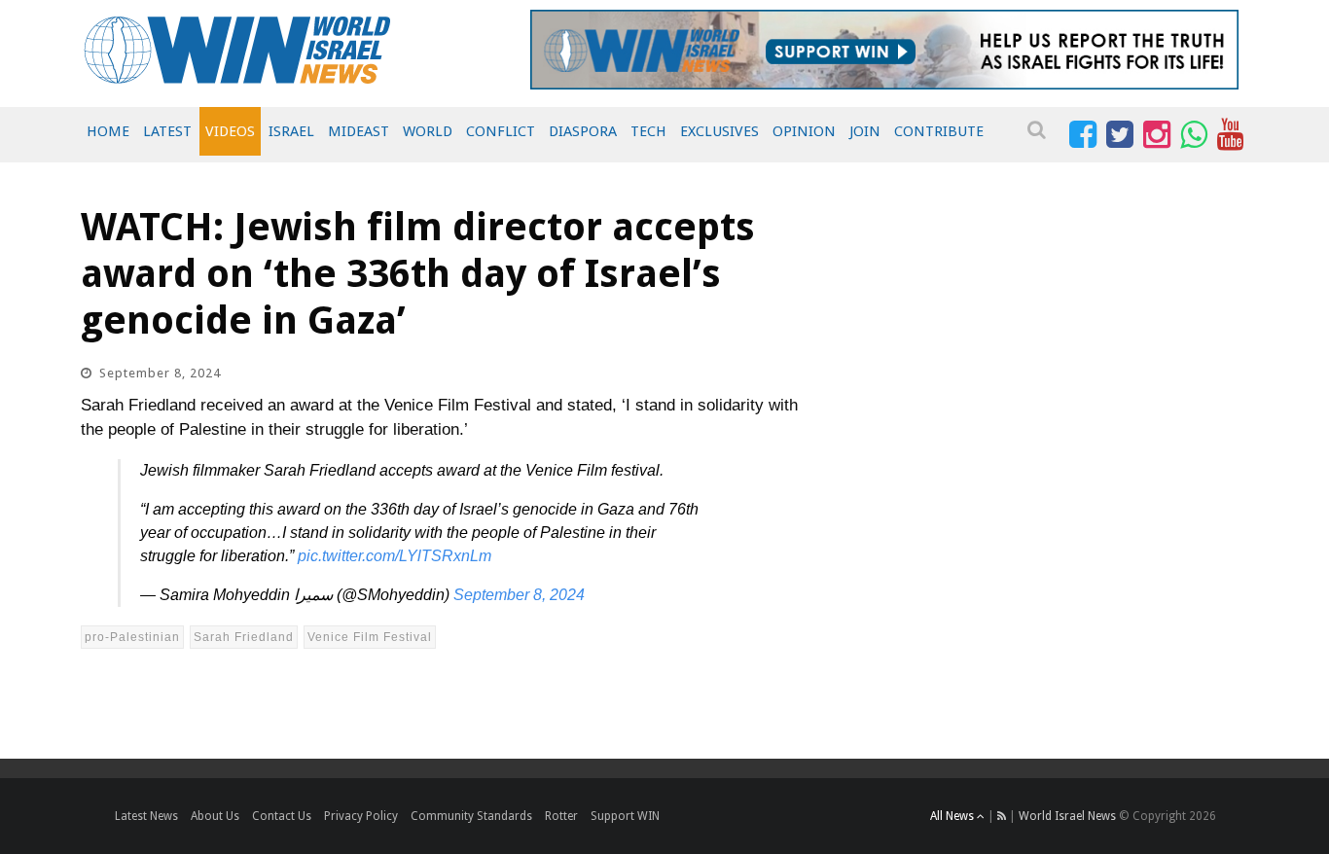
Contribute (939, 131)
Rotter (561, 816)
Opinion (804, 131)
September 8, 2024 (519, 595)
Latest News (146, 816)
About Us (215, 816)
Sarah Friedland (244, 637)
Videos (230, 131)
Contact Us (281, 816)
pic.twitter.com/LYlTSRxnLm (394, 556)
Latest (167, 131)
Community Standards (471, 816)
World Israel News (1067, 816)
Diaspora (583, 131)
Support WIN (625, 816)
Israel (291, 131)
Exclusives (719, 131)
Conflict (500, 131)
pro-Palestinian (132, 637)
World (427, 131)
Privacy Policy (361, 816)
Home (108, 131)
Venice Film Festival (369, 637)
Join (864, 131)
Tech (648, 131)
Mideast (358, 131)
